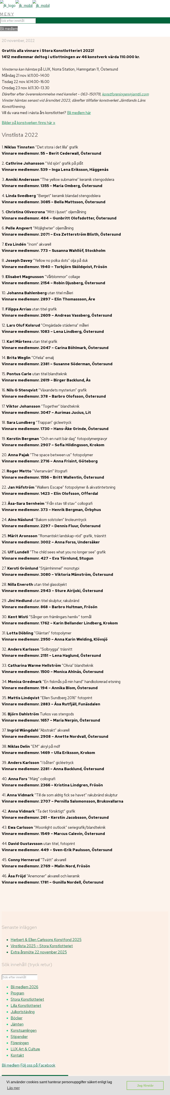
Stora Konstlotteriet (27, 999)
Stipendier (19, 1036)
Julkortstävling (23, 1011)
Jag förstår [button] (145, 1085)
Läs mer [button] (13, 1088)
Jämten (17, 1024)
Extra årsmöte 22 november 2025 (39, 952)
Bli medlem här (79, 112)
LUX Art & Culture (25, 1049)
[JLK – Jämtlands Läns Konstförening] (25, 5)
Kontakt (17, 1055)
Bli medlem (9, 28)
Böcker (16, 1018)
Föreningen (20, 1042)
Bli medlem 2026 (24, 987)
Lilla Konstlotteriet (26, 1005)
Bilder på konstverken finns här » (28, 122)
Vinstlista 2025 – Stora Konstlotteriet (42, 945)
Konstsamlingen (24, 1030)
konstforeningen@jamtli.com (125, 94)
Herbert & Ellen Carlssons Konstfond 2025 (46, 939)
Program (17, 993)
